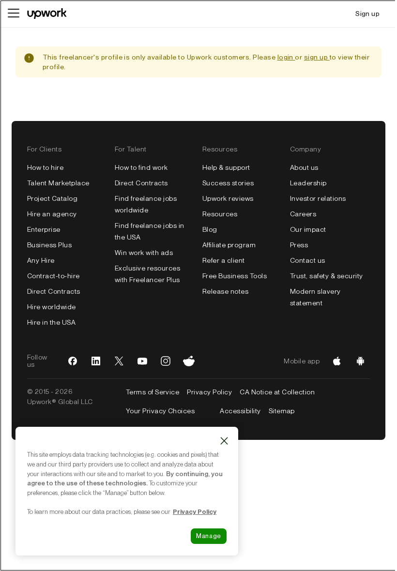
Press (299, 245)
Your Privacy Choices (169, 411)
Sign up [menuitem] (367, 13)
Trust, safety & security (326, 276)
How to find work (141, 167)
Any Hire (41, 260)
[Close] (224, 441)
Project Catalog (52, 198)
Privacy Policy (209, 392)
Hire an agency (52, 214)
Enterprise (44, 229)
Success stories (228, 183)
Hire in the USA (51, 322)
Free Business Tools (234, 276)
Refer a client (223, 260)
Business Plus (49, 245)
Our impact (308, 229)
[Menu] (13, 13)
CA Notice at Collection (277, 392)
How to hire (45, 167)
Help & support (226, 167)
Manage (208, 536)
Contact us (307, 260)
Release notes (225, 291)
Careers (303, 214)
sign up (317, 57)
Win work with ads (144, 252)
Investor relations (318, 198)
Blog (209, 229)
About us (304, 167)
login (286, 57)
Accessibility (240, 411)
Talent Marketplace (58, 183)
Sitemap (282, 411)
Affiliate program (229, 245)
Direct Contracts (53, 291)
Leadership (308, 183)
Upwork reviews (228, 198)
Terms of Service (153, 392)
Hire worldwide (51, 307)
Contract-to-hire (53, 276)
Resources (219, 214)
